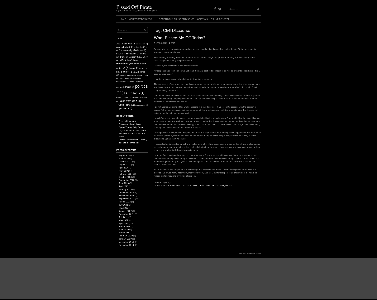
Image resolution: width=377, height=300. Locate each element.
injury (136, 72)
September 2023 (126, 180)
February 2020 (126, 236)
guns (134, 68)
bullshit (128, 47)
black (119, 47)
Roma (119, 97)
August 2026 (125, 155)
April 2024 (123, 168)
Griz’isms (202, 19)
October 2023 (125, 177)
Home (123, 19)
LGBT (122, 78)
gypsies (143, 68)
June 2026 (124, 158)
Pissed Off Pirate (134, 6)
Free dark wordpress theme (250, 254)
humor (128, 71)
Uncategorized (173, 186)
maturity (130, 78)
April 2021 (123, 223)
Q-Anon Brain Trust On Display (176, 19)
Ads (119, 43)
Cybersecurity (127, 50)
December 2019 (126, 242)
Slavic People (138, 97)
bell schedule (142, 44)
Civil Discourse (196, 186)
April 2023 (123, 186)
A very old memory (127, 121)
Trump (122, 104)
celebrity (139, 47)
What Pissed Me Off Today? (179, 37)
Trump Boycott (220, 19)
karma (140, 75)
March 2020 (124, 232)
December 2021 (126, 214)
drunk (124, 57)
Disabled (120, 54)
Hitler (119, 72)
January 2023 (125, 189)
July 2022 (123, 205)
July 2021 (123, 217)
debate (214, 186)
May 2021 (123, 220)
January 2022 (125, 211)
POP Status (134, 93)
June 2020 (124, 229)
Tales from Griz (130, 100)
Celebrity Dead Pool (142, 20)
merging (133, 81)
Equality (134, 57)
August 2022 (125, 202)
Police (228, 186)
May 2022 (123, 208)
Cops (207, 186)
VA (130, 105)
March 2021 (124, 226)
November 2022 (126, 195)
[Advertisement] (88, 278)
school (127, 97)
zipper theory (124, 108)
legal (221, 186)
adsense (129, 43)
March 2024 (124, 171)
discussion (132, 53)
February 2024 (126, 174)
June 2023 (124, 183)
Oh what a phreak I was (130, 124)
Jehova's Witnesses (128, 75)
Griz (173, 43)
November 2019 (126, 245)
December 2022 (126, 192)
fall (118, 60)
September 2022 (126, 198)
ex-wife (144, 57)
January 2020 (125, 239)
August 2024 (125, 164)
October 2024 (125, 161)
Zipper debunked (140, 105)
